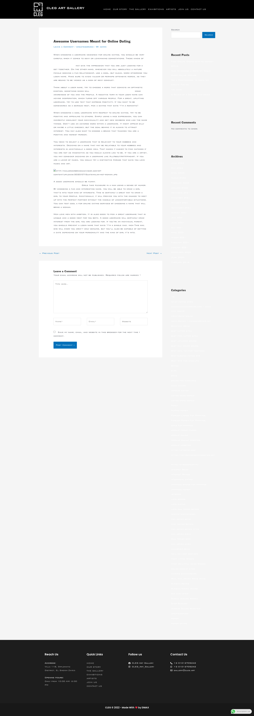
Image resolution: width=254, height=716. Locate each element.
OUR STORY (120, 9)
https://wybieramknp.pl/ (185, 464)
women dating (179, 623)
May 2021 (177, 227)
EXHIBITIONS (156, 9)
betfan (175, 366)
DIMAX (145, 707)
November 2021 (180, 198)
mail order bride (181, 519)
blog (174, 370)
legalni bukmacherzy (183, 514)
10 (172, 297)
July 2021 (177, 217)
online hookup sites (183, 569)
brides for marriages (183, 380)
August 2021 (179, 212)
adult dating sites (182, 302)
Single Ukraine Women (184, 598)
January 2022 (179, 188)
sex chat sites (179, 593)
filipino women (179, 410)
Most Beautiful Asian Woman (188, 564)
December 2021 (180, 193)
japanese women (180, 489)
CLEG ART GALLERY (65, 8)
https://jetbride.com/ (183, 450)
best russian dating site (185, 356)
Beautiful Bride (180, 326)
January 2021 (179, 247)
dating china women (182, 400)
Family (174, 405)
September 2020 (181, 252)
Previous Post (49, 253)
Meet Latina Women (182, 559)
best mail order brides (184, 346)
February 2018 (180, 262)
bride (174, 375)
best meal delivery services (187, 351)
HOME (107, 9)
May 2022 (177, 168)
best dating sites (181, 331)
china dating (178, 385)
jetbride (176, 494)
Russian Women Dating (184, 589)
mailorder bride (180, 549)
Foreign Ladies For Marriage (188, 415)
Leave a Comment (64, 47)
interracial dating (182, 479)
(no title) (176, 89)
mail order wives (181, 544)
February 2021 (180, 242)
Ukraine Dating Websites (185, 608)
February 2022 (180, 183)
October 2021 (179, 203)
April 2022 (177, 173)
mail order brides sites (185, 529)
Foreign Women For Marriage (188, 420)
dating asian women (182, 395)
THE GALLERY (137, 9)
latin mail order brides (185, 509)
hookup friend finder (183, 430)
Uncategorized (85, 47)
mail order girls (181, 534)
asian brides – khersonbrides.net (191, 321)
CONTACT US (198, 9)
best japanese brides (184, 341)
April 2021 (177, 232)
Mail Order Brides (182, 524)
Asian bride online (182, 316)
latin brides (178, 499)
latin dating (178, 504)
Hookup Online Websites (185, 440)
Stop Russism (179, 603)
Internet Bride (179, 469)
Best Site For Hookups (185, 361)
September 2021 (181, 208)
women (175, 618)
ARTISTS (171, 9)
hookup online (179, 435)
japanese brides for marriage (188, 484)
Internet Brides (180, 474)
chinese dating (180, 390)
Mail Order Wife (180, 539)
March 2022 (178, 178)
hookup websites (181, 445)
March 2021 (178, 237)
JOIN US (183, 9)
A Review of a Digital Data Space (190, 94)
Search (175, 30)
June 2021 (177, 222)
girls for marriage (182, 425)
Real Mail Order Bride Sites (188, 579)
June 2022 (177, 163)
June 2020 (177, 257)
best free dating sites (184, 336)
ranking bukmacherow (184, 574)
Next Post (154, 253)
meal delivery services (184, 554)
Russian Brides (180, 584)
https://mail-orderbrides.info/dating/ (112, 91)
